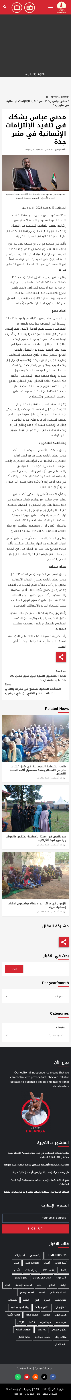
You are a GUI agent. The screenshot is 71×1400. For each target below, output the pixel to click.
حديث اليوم (60, 1315)
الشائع (52, 1285)
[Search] (4, 7)
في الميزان (45, 1322)
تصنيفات (61, 1027)
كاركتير (21, 1322)
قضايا (32, 1322)
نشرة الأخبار (24, 1337)
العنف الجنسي (27, 1292)
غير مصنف (61, 1322)
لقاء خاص (41, 1330)
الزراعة (63, 1285)
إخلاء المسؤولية (25, 1368)
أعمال (47, 1263)
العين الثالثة (60, 1300)
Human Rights (56, 1255)
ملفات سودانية (42, 1337)
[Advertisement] (35, 35)
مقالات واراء (60, 1337)
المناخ (47, 1300)
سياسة (46, 1315)
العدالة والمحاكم (58, 1292)
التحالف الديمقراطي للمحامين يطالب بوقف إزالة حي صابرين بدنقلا (36, 1192)
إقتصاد (63, 1270)
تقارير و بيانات (41, 1307)
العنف (42, 1292)
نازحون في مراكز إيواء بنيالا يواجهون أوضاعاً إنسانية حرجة (36, 905)
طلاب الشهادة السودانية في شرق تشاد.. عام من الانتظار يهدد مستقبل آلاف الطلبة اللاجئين (38, 770)
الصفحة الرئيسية (23, 1285)
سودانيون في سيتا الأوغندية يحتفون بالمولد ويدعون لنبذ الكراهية (36, 838)
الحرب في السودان (42, 1278)
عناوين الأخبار (13, 1315)
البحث (14, 969)
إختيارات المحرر (32, 1263)
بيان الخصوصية (43, 1368)
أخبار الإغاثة (60, 1263)
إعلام (16, 1263)
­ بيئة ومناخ (35, 1255)
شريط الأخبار (32, 1315)
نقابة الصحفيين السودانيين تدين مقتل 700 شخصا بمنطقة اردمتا (38, 675)
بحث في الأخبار (56, 956)
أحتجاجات (20, 1255)
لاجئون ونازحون (59, 1330)
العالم (7, 1285)
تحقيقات (12, 1300)
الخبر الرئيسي (21, 1278)
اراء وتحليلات (31, 1270)
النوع (36, 1300)
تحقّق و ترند (60, 1307)
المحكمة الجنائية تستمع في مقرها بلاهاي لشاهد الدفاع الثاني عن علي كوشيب (33, 688)
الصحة (40, 1285)
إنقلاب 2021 (48, 1270)
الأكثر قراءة (61, 1278)
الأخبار (17, 1270)
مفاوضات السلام (23, 1330)
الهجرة (26, 1300)
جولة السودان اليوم (20, 1307)
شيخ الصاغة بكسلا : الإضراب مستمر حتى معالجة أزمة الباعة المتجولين (40, 1182)
